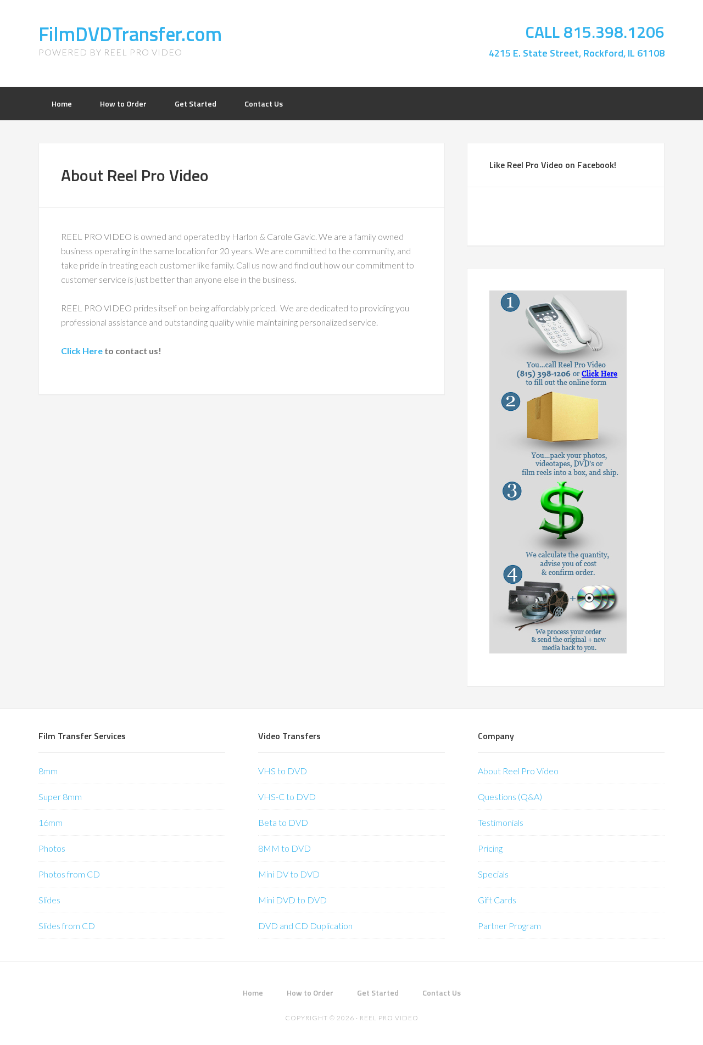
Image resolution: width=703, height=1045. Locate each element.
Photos (51, 848)
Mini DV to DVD (289, 874)
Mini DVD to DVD (292, 900)
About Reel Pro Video (518, 770)
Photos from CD (69, 874)
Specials (493, 874)
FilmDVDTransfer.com (130, 34)
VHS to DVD (282, 770)
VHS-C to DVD (287, 796)
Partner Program (509, 925)
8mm (48, 770)
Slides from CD (66, 925)
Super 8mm (60, 796)
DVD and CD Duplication (305, 925)
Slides (49, 900)
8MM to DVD (284, 848)
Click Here (82, 350)
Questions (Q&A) (510, 796)
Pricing (490, 848)
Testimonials (500, 822)
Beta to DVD (283, 822)
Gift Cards (497, 900)
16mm (50, 822)
